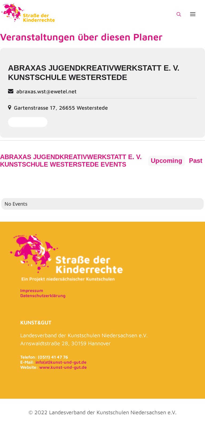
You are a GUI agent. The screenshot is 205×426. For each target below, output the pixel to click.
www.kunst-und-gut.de (63, 367)
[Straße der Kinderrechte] (28, 14)
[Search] (176, 14)
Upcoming (166, 160)
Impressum (31, 290)
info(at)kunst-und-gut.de (61, 362)
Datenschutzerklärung (42, 295)
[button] (192, 14)
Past (195, 160)
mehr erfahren (28, 122)
